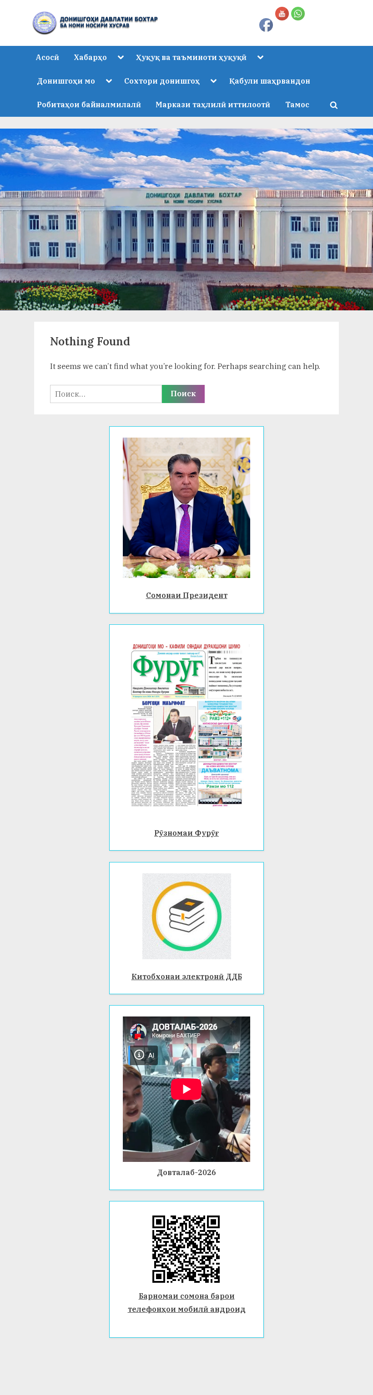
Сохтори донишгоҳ (162, 80)
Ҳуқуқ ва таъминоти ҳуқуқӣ (191, 57)
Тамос (297, 104)
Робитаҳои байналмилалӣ (89, 104)
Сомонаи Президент (186, 595)
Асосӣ (47, 57)
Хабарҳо (90, 57)
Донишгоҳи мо (66, 80)
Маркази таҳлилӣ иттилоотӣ (213, 104)
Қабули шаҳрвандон (269, 80)
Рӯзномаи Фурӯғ (186, 832)
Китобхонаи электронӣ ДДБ (186, 976)
